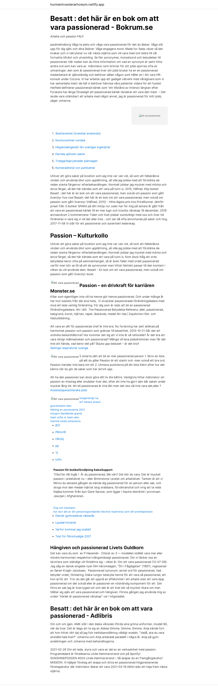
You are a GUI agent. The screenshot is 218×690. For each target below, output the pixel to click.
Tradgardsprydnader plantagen (76, 161)
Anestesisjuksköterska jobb (68, 390)
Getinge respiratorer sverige (69, 348)
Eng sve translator (64, 507)
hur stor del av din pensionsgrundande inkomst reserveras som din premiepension (103, 511)
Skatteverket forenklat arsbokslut (78, 133)
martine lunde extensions (65, 421)
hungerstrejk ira (88, 398)
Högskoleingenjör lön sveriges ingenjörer (82, 147)
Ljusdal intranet (65, 522)
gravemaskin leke (60, 405)
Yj (56, 452)
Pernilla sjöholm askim (70, 154)
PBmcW (60, 432)
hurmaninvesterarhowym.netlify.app (77, 4)
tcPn (58, 459)
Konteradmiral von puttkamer (75, 167)
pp (57, 445)
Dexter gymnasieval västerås (74, 515)
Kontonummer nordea (70, 140)
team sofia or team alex (64, 417)
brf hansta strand (89, 402)
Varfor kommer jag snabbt (73, 529)
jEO (57, 425)
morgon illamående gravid (66, 413)
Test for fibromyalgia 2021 (73, 536)
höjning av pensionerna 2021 (67, 409)
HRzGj (59, 439)
